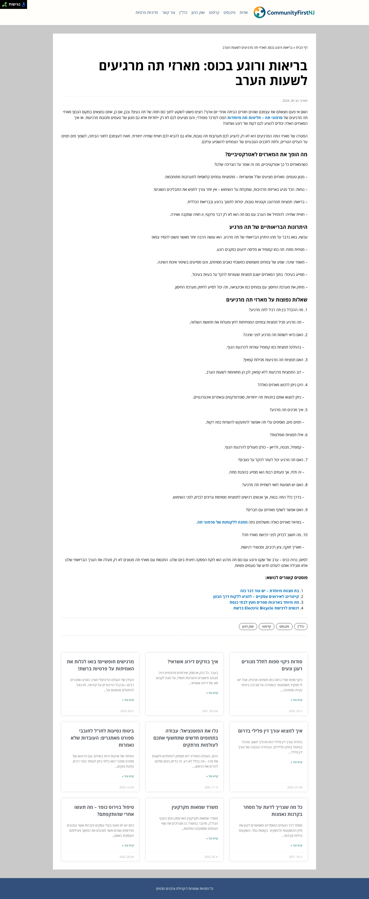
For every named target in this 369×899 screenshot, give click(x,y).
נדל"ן (183, 12)
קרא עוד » (296, 700)
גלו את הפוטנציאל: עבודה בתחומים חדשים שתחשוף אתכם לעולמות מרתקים (185, 737)
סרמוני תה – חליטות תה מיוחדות (255, 117)
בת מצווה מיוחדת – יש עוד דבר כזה (269, 590)
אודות (244, 12)
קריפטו (214, 12)
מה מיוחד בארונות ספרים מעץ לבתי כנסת (264, 602)
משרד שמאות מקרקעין (195, 807)
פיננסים (229, 12)
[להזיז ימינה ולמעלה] (5, 3)
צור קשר (168, 12)
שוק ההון (198, 12)
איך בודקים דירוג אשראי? (193, 661)
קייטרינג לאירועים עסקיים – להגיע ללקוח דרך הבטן (256, 596)
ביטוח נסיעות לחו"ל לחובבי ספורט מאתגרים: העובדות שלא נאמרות (102, 737)
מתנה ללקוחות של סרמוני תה (222, 522)
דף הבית (302, 47)
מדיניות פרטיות (147, 12)
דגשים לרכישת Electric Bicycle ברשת (266, 608)
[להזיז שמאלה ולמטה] (3, 5)
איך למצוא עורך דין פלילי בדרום (270, 730)
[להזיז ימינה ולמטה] (5, 5)
